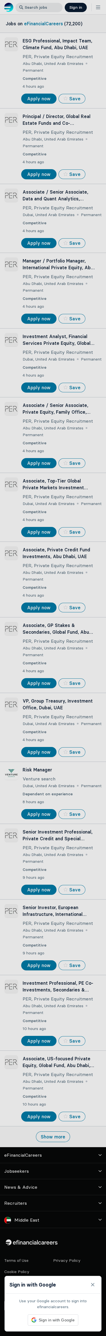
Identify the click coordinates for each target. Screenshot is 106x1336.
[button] (53, 668)
